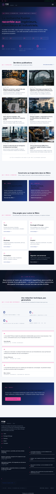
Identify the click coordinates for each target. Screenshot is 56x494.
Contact (52, 488)
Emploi (35, 38)
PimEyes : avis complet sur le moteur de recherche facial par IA (42, 459)
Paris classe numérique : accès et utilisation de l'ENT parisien (42, 465)
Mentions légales (44, 488)
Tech (5, 38)
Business (27, 38)
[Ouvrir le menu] (52, 4)
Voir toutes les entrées (48, 64)
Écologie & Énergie (15, 38)
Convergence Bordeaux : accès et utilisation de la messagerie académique (41, 452)
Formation (44, 38)
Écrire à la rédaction (12, 399)
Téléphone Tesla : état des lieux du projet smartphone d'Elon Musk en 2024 (42, 472)
